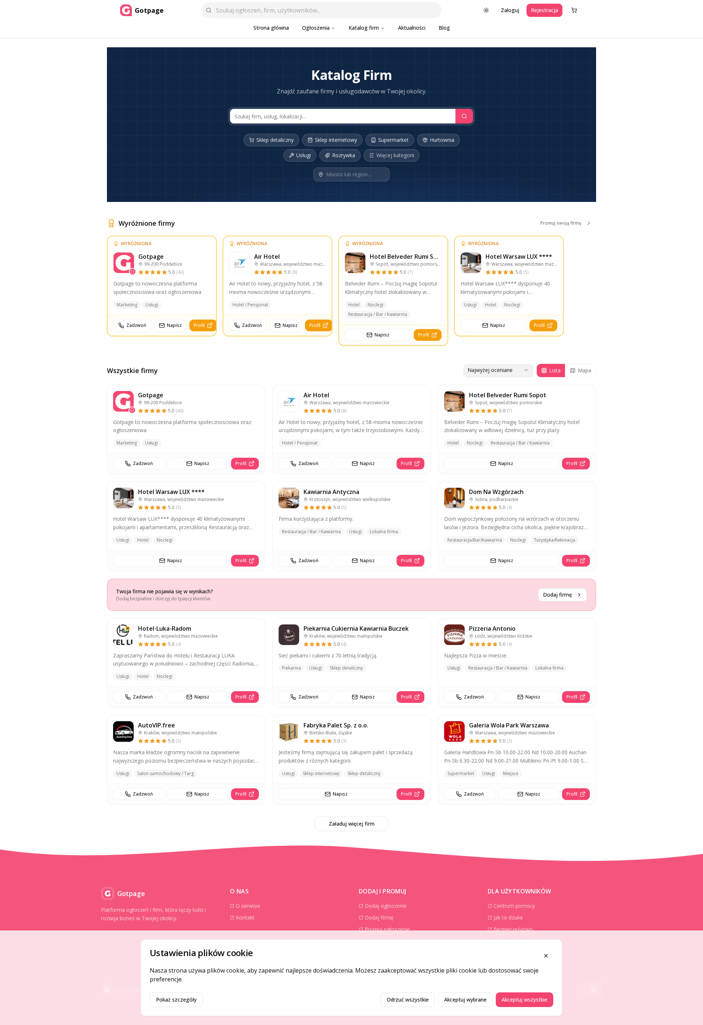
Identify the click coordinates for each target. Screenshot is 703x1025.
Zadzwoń (136, 325)
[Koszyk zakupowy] (574, 10)
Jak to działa (508, 917)
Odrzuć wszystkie (408, 999)
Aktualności (411, 27)
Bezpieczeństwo (513, 929)
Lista (555, 370)
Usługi (303, 155)
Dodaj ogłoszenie (386, 905)
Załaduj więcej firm (352, 823)
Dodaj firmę (557, 594)
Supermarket (393, 139)
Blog (444, 27)
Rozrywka (343, 155)
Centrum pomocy (514, 905)
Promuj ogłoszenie (387, 929)
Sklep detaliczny (275, 139)
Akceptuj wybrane (465, 999)
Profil (199, 325)
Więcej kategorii (395, 155)
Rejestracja (544, 10)
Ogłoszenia (316, 27)
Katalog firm (364, 27)
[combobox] (498, 370)
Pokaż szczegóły (176, 999)
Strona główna (271, 27)
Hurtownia (442, 139)
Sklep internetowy (336, 139)
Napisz (174, 325)
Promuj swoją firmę (560, 223)
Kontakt (245, 917)
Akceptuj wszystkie (524, 999)
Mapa (584, 370)
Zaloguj (510, 10)
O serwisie (248, 905)
